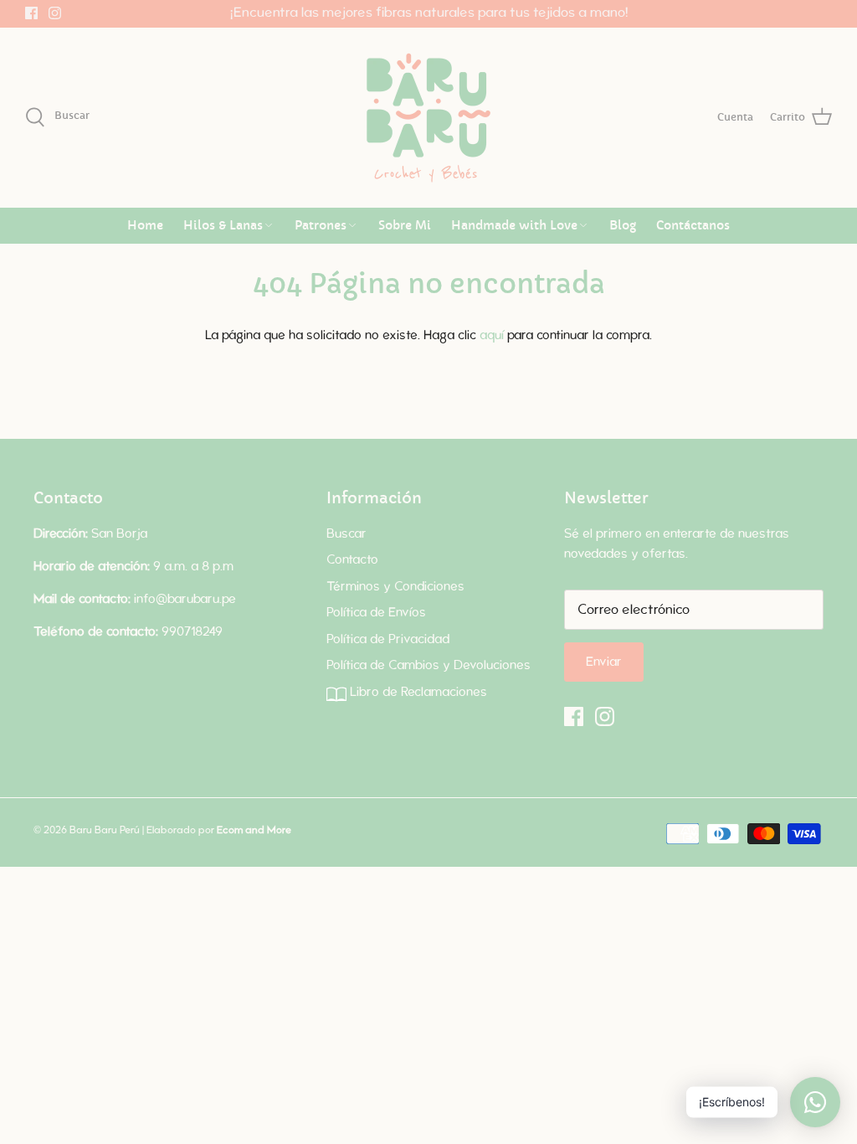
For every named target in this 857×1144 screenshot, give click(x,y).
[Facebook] (31, 13)
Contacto (352, 560)
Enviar (604, 662)
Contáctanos (693, 225)
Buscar (346, 534)
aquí (492, 335)
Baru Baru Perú (104, 830)
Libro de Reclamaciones (416, 692)
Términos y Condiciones (395, 587)
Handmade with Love (514, 225)
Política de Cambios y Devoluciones (428, 665)
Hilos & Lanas (223, 225)
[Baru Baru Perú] (428, 117)
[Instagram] (55, 13)
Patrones (320, 225)
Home (145, 225)
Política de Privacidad (387, 639)
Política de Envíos (376, 613)
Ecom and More (254, 830)
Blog (622, 225)
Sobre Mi (404, 225)
